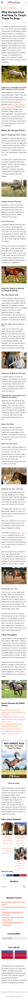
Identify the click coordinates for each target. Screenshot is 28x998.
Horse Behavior (12, 8)
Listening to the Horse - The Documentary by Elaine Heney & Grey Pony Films (13, 712)
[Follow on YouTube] (14, 958)
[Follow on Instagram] (14, 956)
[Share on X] (16, 875)
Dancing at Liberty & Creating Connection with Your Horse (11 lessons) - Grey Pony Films (11, 731)
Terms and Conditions (10, 996)
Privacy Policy (19, 996)
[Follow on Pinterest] (14, 954)
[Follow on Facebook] (14, 951)
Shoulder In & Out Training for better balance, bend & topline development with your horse (13, 719)
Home (3, 8)
